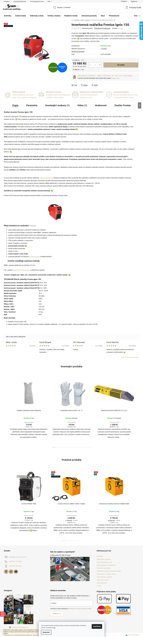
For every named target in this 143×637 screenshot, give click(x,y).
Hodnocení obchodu (20, 1)
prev (5, 412)
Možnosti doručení (78, 51)
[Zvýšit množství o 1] (99, 65)
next (137, 412)
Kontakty (6, 1)
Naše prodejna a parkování (106, 565)
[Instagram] (11, 571)
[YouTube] (16, 571)
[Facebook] (6, 571)
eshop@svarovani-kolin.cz (18, 557)
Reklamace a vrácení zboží (106, 574)
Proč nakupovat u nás (37, 1)
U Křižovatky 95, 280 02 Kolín (60, 555)
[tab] (69, 279)
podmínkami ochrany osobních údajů (79, 608)
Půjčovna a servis (103, 580)
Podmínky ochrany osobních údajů (109, 571)
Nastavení (46, 632)
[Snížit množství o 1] (90, 65)
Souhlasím (97, 626)
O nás (99, 586)
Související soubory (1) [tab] (57, 105)
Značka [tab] (122, 105)
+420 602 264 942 (15, 566)
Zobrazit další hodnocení (129, 357)
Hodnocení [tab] (101, 105)
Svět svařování (102, 583)
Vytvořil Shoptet (133, 635)
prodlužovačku (34, 256)
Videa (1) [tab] (82, 105)
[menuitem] (7, 15)
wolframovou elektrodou (21, 270)
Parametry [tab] (31, 105)
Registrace (134, 1)
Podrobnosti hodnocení (102, 28)
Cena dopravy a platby (104, 577)
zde (54, 627)
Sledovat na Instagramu (20, 627)
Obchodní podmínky (104, 568)
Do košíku (120, 65)
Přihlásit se (57, 614)
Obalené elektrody (46, 178)
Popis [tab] (15, 105)
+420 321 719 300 (15, 562)
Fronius (120, 28)
